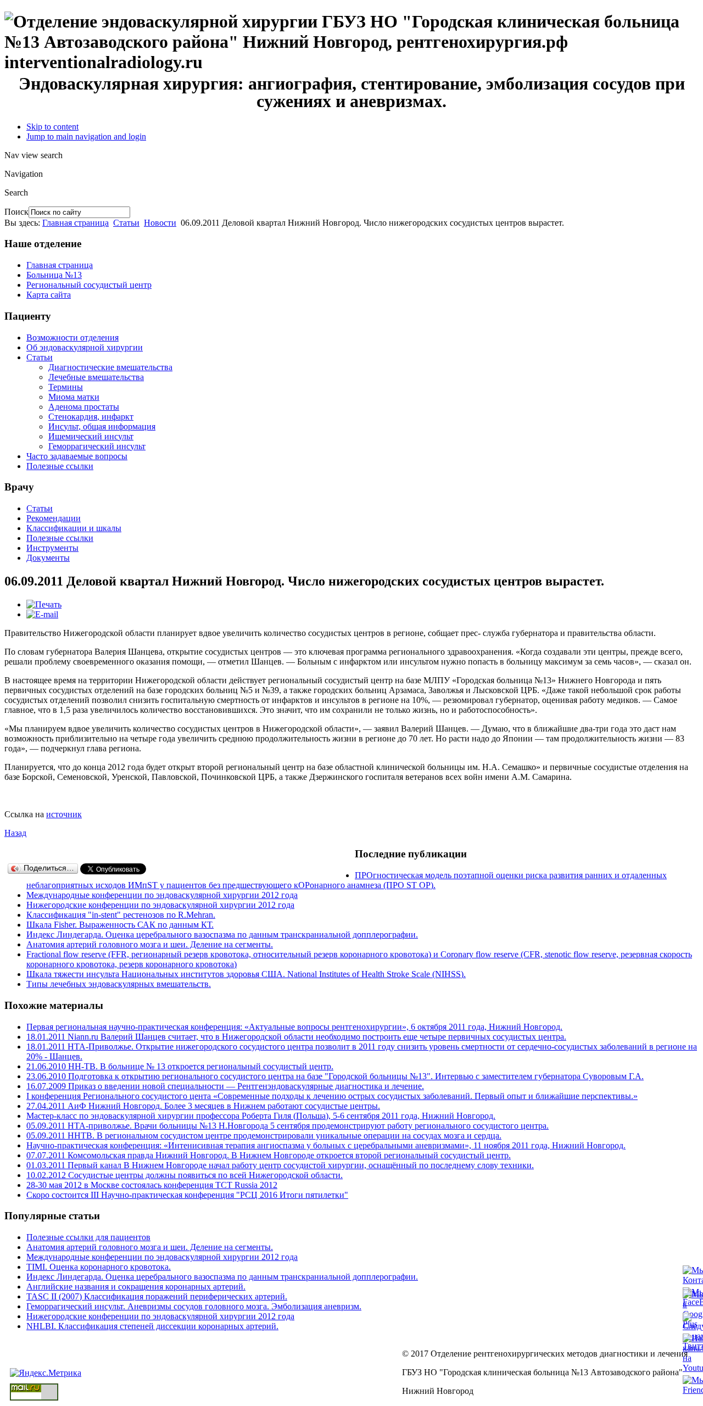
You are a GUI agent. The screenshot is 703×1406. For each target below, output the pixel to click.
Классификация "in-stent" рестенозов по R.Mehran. (120, 914)
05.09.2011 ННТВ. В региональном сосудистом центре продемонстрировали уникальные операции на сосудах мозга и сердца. (263, 1135)
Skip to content (52, 126)
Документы (48, 557)
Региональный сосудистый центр (89, 284)
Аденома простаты (83, 406)
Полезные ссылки (59, 466)
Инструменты (52, 548)
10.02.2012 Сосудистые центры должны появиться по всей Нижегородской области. (184, 1175)
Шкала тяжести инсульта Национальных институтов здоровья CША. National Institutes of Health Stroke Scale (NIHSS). (246, 974)
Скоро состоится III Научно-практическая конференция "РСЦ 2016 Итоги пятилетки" (187, 1194)
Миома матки (73, 396)
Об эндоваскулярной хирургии (84, 347)
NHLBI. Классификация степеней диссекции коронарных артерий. (152, 1326)
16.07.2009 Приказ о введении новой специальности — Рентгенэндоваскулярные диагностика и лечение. (225, 1086)
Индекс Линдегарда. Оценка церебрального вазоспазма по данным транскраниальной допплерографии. (222, 934)
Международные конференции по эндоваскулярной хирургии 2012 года (162, 895)
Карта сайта (48, 294)
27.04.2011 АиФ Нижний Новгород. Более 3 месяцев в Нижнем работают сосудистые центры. (203, 1106)
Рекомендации (53, 518)
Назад (15, 833)
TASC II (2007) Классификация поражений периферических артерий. (156, 1296)
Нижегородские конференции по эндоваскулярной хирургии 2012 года (160, 905)
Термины (65, 387)
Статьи (126, 222)
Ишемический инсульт (90, 436)
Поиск (16, 211)
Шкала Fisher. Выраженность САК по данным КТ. (120, 924)
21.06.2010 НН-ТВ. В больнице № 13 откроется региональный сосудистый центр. (179, 1066)
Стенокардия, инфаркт (90, 416)
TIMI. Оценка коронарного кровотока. (98, 1266)
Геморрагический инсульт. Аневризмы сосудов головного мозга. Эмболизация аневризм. (193, 1306)
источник (64, 814)
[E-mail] (42, 614)
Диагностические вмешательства (110, 367)
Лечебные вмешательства (96, 377)
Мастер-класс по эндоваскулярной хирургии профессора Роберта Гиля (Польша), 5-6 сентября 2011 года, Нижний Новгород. (260, 1115)
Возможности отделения (72, 337)
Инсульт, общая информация (101, 426)
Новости (160, 222)
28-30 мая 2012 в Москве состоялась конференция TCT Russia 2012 (151, 1185)
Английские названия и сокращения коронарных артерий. (136, 1286)
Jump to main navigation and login (86, 136)
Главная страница (75, 222)
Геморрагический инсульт (97, 446)
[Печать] (44, 604)
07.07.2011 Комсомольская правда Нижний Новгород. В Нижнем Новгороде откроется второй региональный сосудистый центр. (268, 1155)
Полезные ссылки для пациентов (88, 1237)
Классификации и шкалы (73, 528)
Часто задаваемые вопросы (76, 456)
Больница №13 (54, 275)
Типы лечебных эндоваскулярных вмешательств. (118, 984)
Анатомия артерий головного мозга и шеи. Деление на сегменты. (149, 944)
